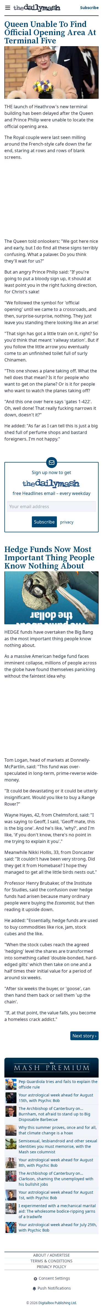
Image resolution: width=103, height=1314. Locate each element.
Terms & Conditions (51, 1260)
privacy (66, 522)
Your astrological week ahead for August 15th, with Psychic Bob (56, 1097)
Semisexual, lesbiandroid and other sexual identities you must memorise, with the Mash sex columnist (58, 1146)
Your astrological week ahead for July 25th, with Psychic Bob (58, 1227)
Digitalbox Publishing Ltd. (57, 1303)
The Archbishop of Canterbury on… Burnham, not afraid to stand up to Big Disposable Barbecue (54, 1114)
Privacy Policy (51, 1266)
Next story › (84, 1036)
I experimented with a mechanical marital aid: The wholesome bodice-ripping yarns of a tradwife (57, 1211)
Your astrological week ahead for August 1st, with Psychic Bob (56, 1195)
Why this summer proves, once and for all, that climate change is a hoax (58, 1130)
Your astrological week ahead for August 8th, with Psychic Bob (56, 1162)
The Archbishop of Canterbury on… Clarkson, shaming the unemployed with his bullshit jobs (56, 1179)
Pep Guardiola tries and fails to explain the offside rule (58, 1084)
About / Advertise (51, 1255)
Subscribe (44, 522)
